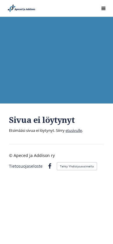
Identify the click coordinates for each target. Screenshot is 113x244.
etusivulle (73, 130)
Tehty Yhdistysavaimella (77, 166)
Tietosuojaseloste (26, 166)
